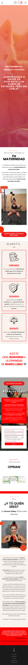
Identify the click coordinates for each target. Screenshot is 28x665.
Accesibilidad (14, 662)
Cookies (14, 658)
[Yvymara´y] (2, 2)
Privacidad (14, 656)
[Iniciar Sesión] (15, 2)
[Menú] (25, 2)
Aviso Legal (14, 654)
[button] (1, 480)
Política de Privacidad (10, 441)
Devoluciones (14, 660)
